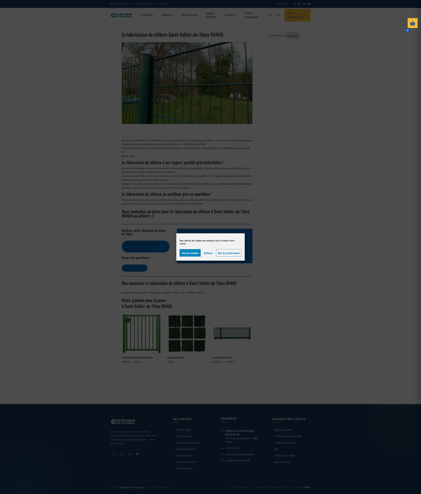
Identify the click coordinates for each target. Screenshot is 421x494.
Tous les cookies (190, 253)
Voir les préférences (229, 253)
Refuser (208, 253)
